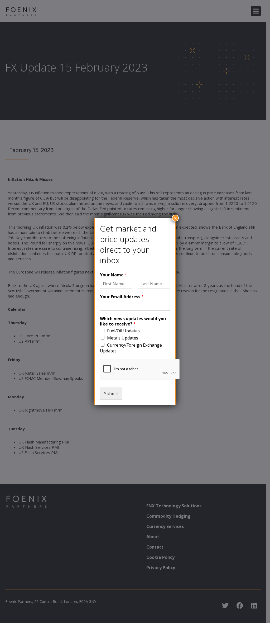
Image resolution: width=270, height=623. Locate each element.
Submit (111, 394)
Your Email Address (122, 297)
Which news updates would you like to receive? (133, 321)
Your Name (113, 275)
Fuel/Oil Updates (123, 331)
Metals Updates (122, 338)
